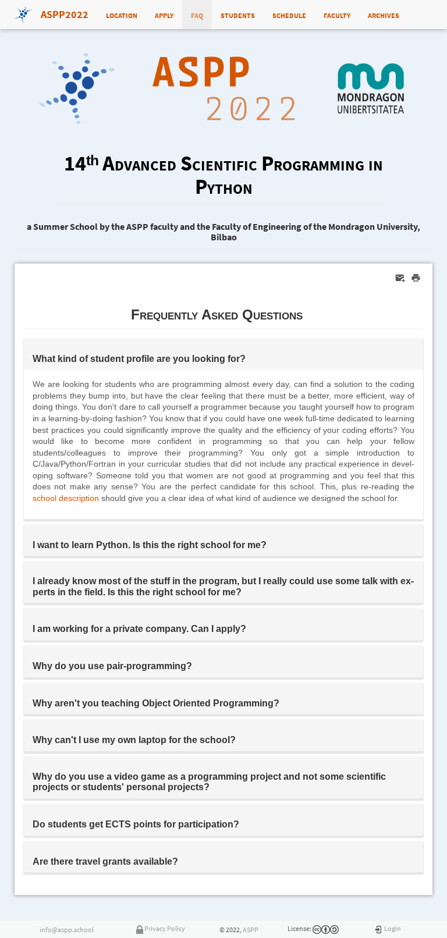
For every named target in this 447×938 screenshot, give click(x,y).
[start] (378, 928)
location (121, 14)
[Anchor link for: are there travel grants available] (182, 860)
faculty (337, 14)
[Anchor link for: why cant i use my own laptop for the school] (240, 739)
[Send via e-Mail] (400, 277)
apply (164, 14)
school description (66, 498)
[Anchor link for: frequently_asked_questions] (310, 313)
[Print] (416, 277)
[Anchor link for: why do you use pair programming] (196, 665)
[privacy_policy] (139, 928)
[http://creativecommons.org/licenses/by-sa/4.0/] (317, 928)
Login (392, 928)
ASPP (250, 929)
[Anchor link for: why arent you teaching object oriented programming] (284, 702)
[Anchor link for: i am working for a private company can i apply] (251, 628)
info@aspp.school (67, 929)
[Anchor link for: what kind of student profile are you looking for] (250, 358)
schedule (289, 14)
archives (383, 14)
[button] (223, 354)
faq (197, 14)
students (238, 14)
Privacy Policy (164, 928)
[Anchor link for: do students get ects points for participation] (244, 823)
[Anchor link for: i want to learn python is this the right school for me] (271, 544)
